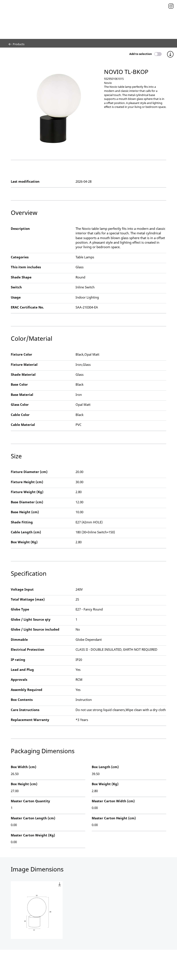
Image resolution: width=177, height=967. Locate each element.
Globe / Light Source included (35, 629)
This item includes (26, 267)
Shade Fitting (22, 522)
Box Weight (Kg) (24, 542)
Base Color (19, 384)
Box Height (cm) (24, 784)
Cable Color (20, 414)
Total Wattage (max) (28, 599)
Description (20, 228)
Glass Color (20, 404)
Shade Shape (21, 277)
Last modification (25, 181)
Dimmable (19, 639)
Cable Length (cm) (26, 532)
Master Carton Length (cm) (33, 818)
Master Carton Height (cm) (114, 818)
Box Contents (22, 699)
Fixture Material (24, 364)
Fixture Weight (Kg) (27, 492)
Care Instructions (25, 710)
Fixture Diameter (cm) (29, 472)
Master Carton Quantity (30, 801)
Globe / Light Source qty (31, 619)
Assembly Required (26, 689)
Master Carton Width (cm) (113, 801)
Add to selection (140, 54)
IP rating (18, 659)
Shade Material (23, 374)
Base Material (22, 394)
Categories (19, 257)
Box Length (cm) (105, 767)
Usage (16, 297)
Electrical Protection (27, 649)
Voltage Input (22, 589)
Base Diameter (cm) (27, 502)
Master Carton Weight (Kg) (33, 835)
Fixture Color (21, 354)
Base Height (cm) (25, 512)
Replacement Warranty (30, 720)
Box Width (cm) (23, 767)
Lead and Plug (22, 669)
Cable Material (23, 424)
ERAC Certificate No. (27, 307)
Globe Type (20, 609)
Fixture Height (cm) (27, 482)
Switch (16, 287)
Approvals (19, 679)
